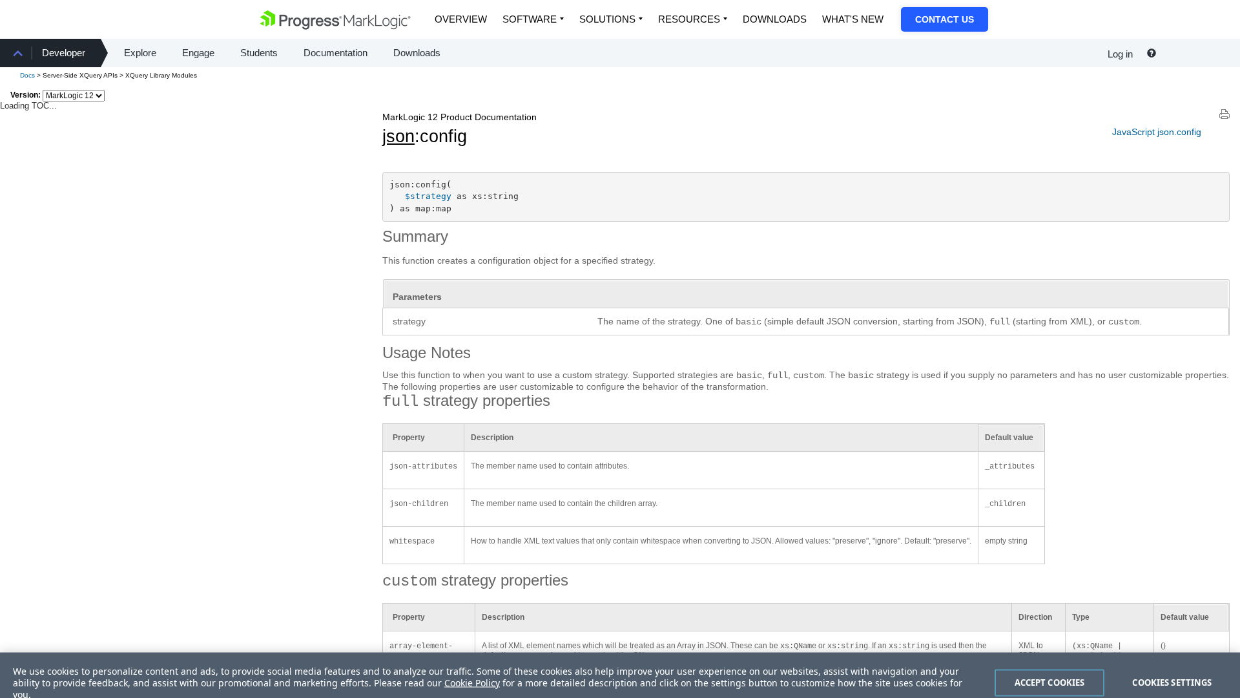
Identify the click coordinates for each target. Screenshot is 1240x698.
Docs (27, 75)
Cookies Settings (1172, 667)
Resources (689, 19)
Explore (140, 52)
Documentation (335, 52)
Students (259, 52)
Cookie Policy (472, 667)
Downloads (775, 19)
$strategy (428, 196)
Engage (198, 52)
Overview (461, 19)
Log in (1120, 53)
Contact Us (944, 19)
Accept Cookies (1050, 667)
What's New (853, 19)
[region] (620, 667)
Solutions (607, 19)
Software (529, 19)
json (398, 136)
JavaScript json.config (1156, 132)
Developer (63, 52)
